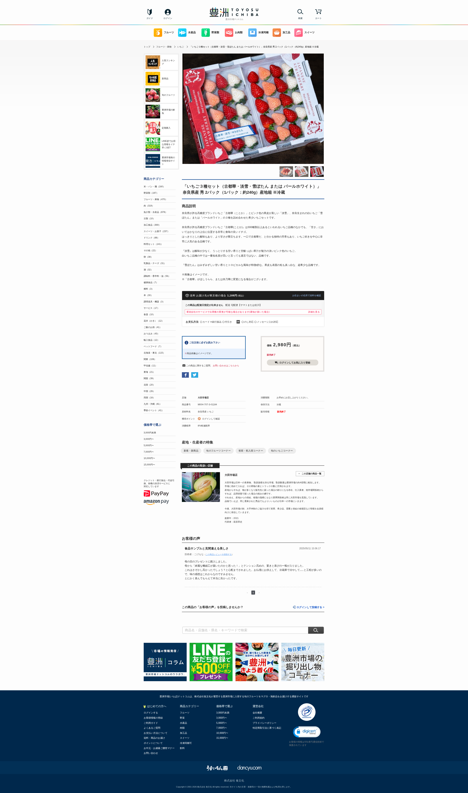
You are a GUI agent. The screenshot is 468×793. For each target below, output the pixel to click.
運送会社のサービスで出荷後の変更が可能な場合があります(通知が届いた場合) (228, 312)
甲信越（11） (150, 365)
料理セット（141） (153, 244)
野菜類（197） (151, 193)
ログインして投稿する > (310, 607)
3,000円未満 (150, 432)
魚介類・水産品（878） (155, 212)
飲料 (182, 748)
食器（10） (149, 314)
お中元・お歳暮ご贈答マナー (159, 748)
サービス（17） (151, 308)
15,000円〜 (149, 464)
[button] (306, 731)
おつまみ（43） (151, 333)
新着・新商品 (191, 450)
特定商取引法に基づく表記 (267, 727)
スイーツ (309, 32)
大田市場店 (203, 397)
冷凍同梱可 (186, 743)
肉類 (182, 727)
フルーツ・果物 (163, 46)
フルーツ (169, 32)
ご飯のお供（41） (153, 327)
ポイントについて (153, 743)
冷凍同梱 (263, 32)
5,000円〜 (149, 445)
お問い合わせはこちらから (226, 365)
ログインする (151, 712)
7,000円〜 (149, 452)
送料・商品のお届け (154, 738)
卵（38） (148, 257)
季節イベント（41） (154, 410)
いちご (180, 46)
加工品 (286, 32)
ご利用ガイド (151, 723)
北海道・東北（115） (154, 353)
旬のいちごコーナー (282, 450)
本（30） (148, 295)
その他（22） (150, 250)
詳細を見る (314, 312)
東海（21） (149, 372)
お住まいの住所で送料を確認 (306, 295)
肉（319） (149, 205)
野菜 (182, 717)
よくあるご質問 (152, 727)
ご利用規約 (259, 717)
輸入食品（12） (151, 340)
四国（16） (149, 397)
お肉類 (239, 32)
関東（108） (150, 359)
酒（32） (148, 269)
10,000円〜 (149, 458)
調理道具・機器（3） (154, 301)
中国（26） (149, 391)
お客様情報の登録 (153, 717)
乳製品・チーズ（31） (155, 263)
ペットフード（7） (153, 346)
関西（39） (149, 378)
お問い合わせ (151, 753)
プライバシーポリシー (264, 723)
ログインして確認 (211, 419)
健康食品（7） (151, 282)
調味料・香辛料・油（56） (157, 276)
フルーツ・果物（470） (155, 199)
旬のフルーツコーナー (218, 450)
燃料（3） (149, 289)
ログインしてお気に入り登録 (294, 362)
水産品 (192, 32)
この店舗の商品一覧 (311, 473)
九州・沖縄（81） (153, 404)
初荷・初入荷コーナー (251, 450)
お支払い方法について (155, 733)
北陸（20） (149, 385)
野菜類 (215, 32)
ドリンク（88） (151, 237)
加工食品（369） (152, 225)
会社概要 (257, 712)
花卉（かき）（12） (154, 321)
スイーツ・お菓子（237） (156, 231)
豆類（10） (149, 218)
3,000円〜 (149, 439)
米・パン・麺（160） (154, 186)
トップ (147, 46)
